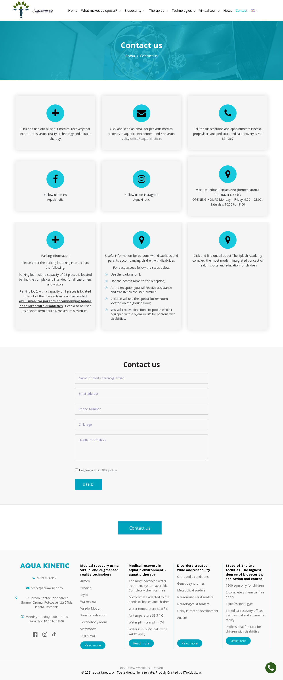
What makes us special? (99, 10)
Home (73, 10)
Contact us (139, 528)
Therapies (156, 10)
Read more (93, 645)
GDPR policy (107, 470)
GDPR (158, 668)
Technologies (182, 10)
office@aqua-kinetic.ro (146, 138)
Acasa (130, 55)
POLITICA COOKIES (135, 668)
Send (88, 484)
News (227, 10)
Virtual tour (207, 10)
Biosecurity (133, 10)
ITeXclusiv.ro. (192, 672)
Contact (241, 10)
